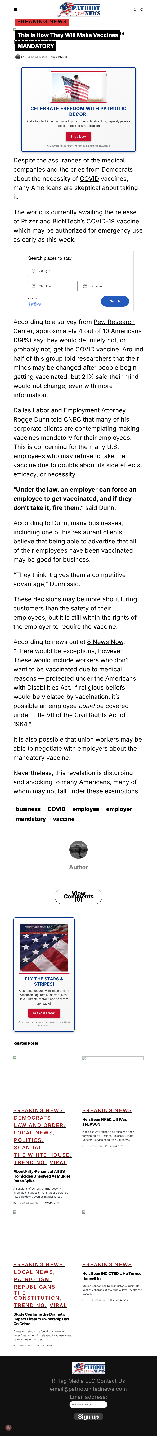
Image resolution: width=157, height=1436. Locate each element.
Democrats (32, 1118)
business (28, 809)
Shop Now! (78, 136)
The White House (42, 1155)
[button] (15, 9)
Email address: (88, 1397)
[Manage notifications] (8, 1428)
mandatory (31, 818)
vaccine (63, 818)
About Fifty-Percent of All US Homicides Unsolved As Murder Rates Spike (41, 1176)
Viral (58, 1162)
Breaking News (42, 21)
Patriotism (32, 1279)
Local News (33, 1133)
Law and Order (39, 1125)
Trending (29, 1162)
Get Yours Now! (44, 1013)
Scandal (28, 1147)
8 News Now (105, 642)
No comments (59, 57)
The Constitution (37, 1295)
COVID (89, 178)
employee (85, 809)
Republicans (35, 1287)
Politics (28, 1140)
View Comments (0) (78, 896)
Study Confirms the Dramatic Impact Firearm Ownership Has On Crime (41, 1319)
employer (119, 809)
